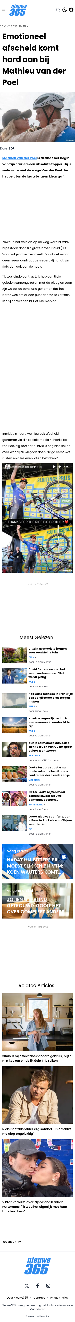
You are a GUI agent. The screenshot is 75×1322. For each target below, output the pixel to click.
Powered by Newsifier (38, 1316)
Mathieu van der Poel (19, 158)
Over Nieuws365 (17, 1298)
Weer (31, 682)
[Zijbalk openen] (4, 9)
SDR (12, 148)
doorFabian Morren (39, 662)
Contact (39, 1298)
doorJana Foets (38, 686)
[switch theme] (64, 9)
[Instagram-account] (48, 1285)
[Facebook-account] (37, 1285)
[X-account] (26, 1285)
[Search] (58, 9)
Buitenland (35, 804)
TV (30, 829)
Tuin (31, 657)
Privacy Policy (59, 1298)
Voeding (34, 755)
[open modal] (71, 9)
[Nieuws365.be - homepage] (18, 10)
